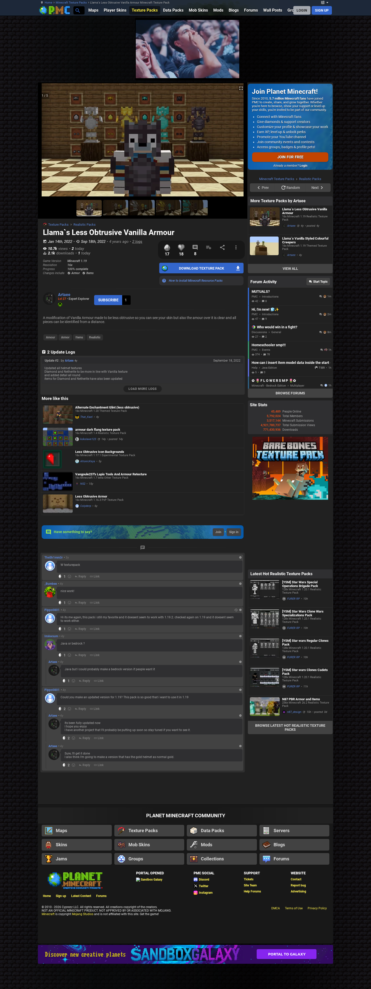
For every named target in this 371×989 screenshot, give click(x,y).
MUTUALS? (261, 355)
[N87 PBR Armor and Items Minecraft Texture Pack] (265, 772)
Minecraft (48, 938)
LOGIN (302, 10)
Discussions (259, 396)
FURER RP (293, 662)
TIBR (322, 431)
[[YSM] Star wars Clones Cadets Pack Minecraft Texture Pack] (265, 744)
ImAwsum (51, 636)
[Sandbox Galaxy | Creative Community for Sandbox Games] (185, 978)
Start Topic (320, 345)
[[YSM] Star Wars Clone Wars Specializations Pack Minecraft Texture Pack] (265, 686)
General (276, 396)
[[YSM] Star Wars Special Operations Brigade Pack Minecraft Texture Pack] (265, 657)
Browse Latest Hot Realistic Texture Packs (290, 791)
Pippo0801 (52, 610)
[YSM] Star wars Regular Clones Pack (305, 706)
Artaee (64, 294)
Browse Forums (290, 457)
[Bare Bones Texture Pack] (290, 562)
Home (48, 2)
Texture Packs (58, 224)
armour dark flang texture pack (97, 429)
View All (290, 332)
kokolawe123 (88, 439)
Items (79, 337)
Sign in (233, 532)
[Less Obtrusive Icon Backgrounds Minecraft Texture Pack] (58, 459)
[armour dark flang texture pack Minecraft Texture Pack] (58, 437)
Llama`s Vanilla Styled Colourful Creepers (305, 304)
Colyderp (85, 506)
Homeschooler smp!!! (269, 409)
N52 (82, 483)
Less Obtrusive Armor (91, 496)
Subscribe (108, 300)
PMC (255, 360)
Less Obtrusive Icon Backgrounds (99, 452)
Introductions (270, 360)
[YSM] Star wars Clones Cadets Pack (305, 735)
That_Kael (86, 417)
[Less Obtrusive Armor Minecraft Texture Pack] (58, 504)
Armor (65, 337)
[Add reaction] (69, 576)
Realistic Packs (84, 224)
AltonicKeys (87, 461)
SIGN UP (322, 10)
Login (303, 165)
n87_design (294, 775)
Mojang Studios (82, 938)
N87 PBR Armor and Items (301, 763)
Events (266, 413)
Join (218, 532)
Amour (50, 337)
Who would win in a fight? (277, 391)
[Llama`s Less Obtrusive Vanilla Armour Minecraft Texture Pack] (265, 284)
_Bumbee (50, 584)
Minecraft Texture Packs (71, 2)
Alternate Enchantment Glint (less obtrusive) (107, 407)
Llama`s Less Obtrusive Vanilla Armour (304, 275)
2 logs (137, 241)
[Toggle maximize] (241, 88)
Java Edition (269, 431)
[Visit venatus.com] (352, 70)
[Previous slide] (47, 142)
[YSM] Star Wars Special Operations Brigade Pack (300, 648)
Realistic (94, 337)
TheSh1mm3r (53, 557)
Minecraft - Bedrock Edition (269, 449)
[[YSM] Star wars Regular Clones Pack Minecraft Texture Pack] (265, 715)
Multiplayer (297, 449)
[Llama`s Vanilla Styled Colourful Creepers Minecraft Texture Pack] (265, 313)
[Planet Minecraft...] (77, 10)
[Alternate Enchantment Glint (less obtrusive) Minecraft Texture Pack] (58, 414)
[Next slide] (237, 142)
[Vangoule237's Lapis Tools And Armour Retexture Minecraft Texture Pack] (58, 481)
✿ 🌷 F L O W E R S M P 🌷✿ (274, 444)
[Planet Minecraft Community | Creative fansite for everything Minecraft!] (74, 904)
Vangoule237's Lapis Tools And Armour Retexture (111, 474)
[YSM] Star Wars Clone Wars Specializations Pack (303, 677)
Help (254, 431)
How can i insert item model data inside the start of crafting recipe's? (291, 426)
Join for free (290, 157)
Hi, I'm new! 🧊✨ (265, 373)
